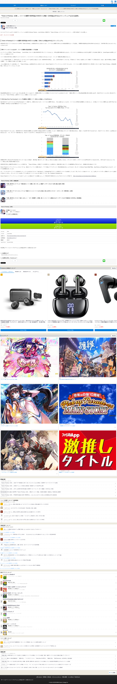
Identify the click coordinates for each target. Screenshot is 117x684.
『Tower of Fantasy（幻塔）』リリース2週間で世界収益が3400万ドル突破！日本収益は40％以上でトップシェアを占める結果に (73, 8)
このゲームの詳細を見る (12, 214)
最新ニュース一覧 (35, 8)
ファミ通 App (5, 2)
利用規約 (45, 677)
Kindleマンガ (18, 271)
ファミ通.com (71, 677)
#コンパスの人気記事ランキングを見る (8, 532)
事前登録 (54, 11)
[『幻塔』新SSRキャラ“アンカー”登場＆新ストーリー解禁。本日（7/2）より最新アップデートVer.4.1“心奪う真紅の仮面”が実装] (32, 187)
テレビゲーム (36, 271)
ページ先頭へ (113, 672)
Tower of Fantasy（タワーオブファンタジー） (9, 254)
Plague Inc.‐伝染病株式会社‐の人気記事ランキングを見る (10, 547)
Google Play (58, 226)
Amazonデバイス (27, 271)
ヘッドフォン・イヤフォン (7, 271)
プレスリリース (44, 8)
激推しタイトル (61, 11)
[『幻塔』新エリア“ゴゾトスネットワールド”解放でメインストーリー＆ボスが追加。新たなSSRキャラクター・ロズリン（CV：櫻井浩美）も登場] (37, 194)
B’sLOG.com (77, 677)
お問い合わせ (39, 677)
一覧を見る (114, 268)
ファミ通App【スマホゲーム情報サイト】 (23, 8)
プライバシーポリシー (56, 677)
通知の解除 (64, 677)
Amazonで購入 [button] (23, 330)
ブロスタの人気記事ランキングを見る (7, 542)
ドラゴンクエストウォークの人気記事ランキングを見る (11, 537)
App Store (58, 221)
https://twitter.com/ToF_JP (11, 237)
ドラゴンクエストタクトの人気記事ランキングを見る (10, 568)
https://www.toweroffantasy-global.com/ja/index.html (16, 235)
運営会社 (49, 677)
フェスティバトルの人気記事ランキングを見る (9, 563)
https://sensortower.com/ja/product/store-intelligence (84, 176)
